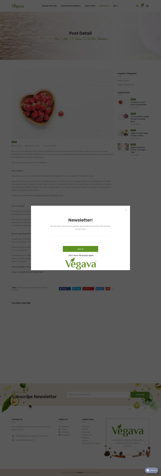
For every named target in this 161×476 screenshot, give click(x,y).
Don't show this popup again (81, 255)
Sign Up (80, 249)
